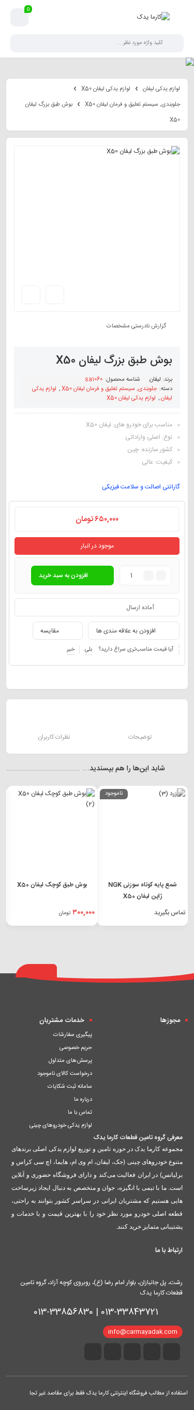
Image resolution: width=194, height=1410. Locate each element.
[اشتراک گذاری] (55, 294)
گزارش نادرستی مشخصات (136, 326)
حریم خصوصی (75, 1048)
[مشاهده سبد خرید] (19, 17)
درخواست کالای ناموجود (64, 1073)
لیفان (155, 379)
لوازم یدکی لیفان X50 (105, 89)
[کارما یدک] (153, 17)
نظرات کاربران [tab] (54, 737)
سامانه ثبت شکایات (70, 1086)
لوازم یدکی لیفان (161, 89)
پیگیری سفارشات (72, 1035)
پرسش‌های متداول (70, 1061)
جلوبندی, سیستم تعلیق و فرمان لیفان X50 (132, 104)
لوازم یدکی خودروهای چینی (60, 1125)
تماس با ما (80, 1112)
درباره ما (83, 1099)
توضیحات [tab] (140, 737)
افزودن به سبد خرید (63, 575)
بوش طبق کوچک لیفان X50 (52, 885)
